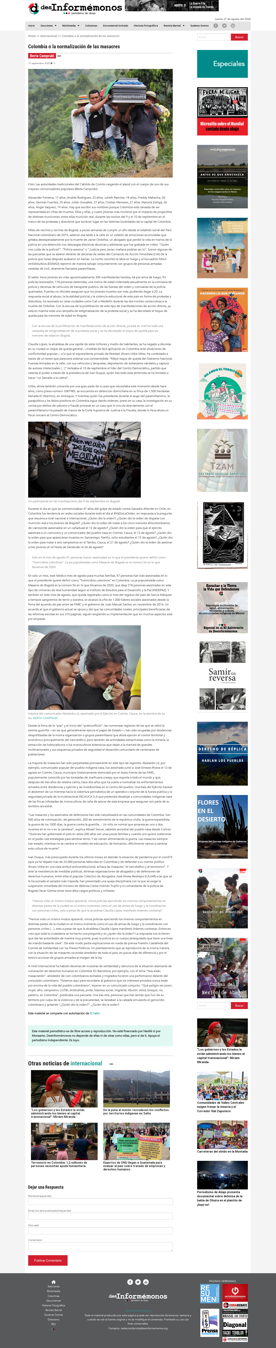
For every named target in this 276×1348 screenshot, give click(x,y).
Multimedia (69, 25)
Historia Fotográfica (146, 25)
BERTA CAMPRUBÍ (45, 718)
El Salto (95, 1013)
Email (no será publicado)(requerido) (49, 1211)
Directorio (53, 1319)
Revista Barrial (172, 25)
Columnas (91, 25)
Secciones (54, 1286)
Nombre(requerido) (39, 1196)
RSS (53, 1324)
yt (233, 25)
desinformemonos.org (138, 1310)
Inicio (31, 25)
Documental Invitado (115, 25)
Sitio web (33, 1225)
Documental (53, 1301)
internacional (48, 36)
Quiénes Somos (199, 25)
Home (32, 36)
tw (224, 25)
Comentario (35, 1240)
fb (215, 25)
